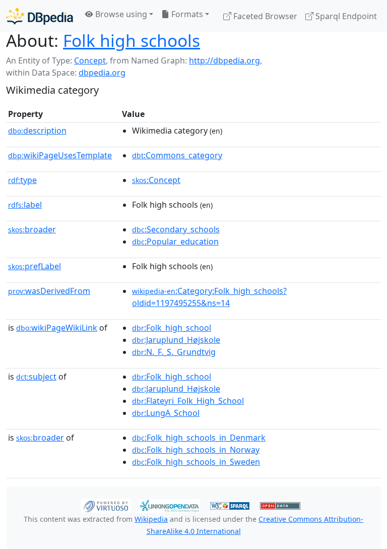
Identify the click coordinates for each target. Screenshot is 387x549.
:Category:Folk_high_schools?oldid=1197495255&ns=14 (209, 297)
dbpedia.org (102, 72)
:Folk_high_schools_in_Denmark (199, 437)
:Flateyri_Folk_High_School (188, 400)
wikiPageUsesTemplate (60, 155)
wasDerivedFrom (49, 290)
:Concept (156, 180)
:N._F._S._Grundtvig (174, 351)
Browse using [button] (120, 14)
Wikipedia (151, 519)
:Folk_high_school (171, 327)
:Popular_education (175, 241)
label (25, 204)
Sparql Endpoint (345, 16)
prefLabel (34, 266)
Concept (90, 60)
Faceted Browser (264, 16)
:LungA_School (166, 412)
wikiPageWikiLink (56, 327)
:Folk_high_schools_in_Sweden (196, 461)
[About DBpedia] (39, 16)
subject (36, 376)
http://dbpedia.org (224, 60)
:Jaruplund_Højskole (176, 339)
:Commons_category (177, 155)
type (22, 180)
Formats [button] (186, 14)
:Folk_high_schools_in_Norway (196, 449)
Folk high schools (131, 40)
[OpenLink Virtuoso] (106, 505)
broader (32, 229)
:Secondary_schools (176, 229)
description (37, 130)
